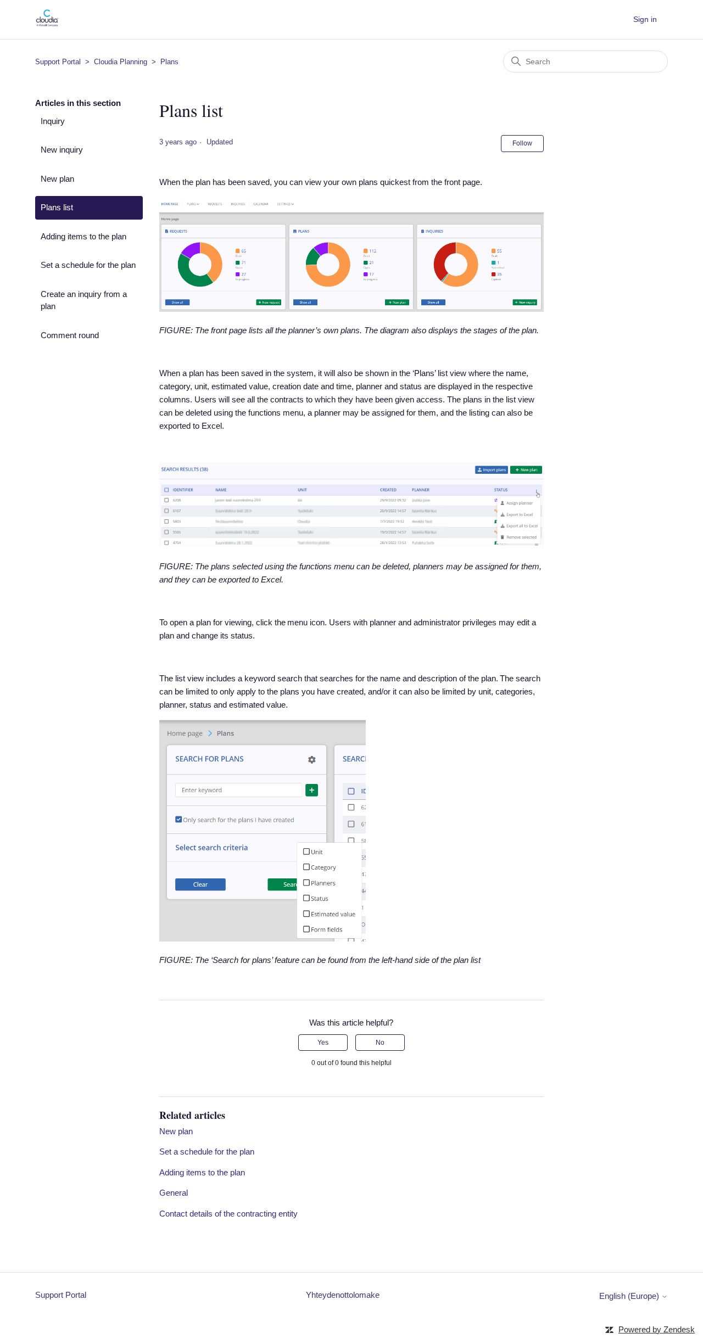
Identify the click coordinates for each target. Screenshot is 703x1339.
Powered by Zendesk (656, 1329)
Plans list (57, 207)
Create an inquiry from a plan (84, 300)
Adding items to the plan (83, 236)
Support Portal (58, 62)
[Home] (47, 25)
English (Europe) (630, 1296)
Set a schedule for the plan (88, 265)
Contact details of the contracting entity (228, 1213)
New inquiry (62, 149)
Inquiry (53, 121)
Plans (169, 62)
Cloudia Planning (120, 62)
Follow (522, 143)
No (380, 1042)
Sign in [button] (645, 19)
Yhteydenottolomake (343, 1294)
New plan (57, 178)
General (173, 1192)
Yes (322, 1042)
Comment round (70, 335)
